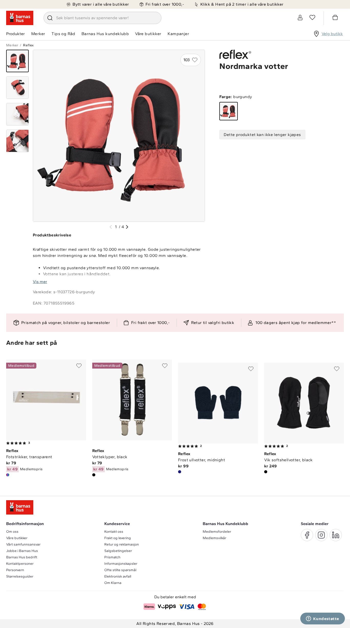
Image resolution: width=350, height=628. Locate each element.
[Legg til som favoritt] (79, 366)
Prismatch (112, 557)
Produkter (15, 33)
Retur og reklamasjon (121, 544)
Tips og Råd (63, 33)
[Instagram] (321, 535)
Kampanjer (178, 33)
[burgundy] (228, 111)
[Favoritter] (312, 17)
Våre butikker (148, 33)
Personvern (15, 570)
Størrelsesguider (19, 576)
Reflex (28, 45)
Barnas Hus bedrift (21, 557)
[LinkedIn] (336, 535)
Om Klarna (112, 583)
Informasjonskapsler (120, 563)
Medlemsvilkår (214, 538)
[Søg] (50, 18)
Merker (38, 33)
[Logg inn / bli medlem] (300, 17)
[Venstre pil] (111, 227)
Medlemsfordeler (217, 531)
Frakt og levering (117, 538)
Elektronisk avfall (117, 576)
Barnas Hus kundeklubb (105, 33)
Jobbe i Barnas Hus (22, 551)
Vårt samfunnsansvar (23, 544)
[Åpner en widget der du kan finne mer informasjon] (322, 619)
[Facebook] (307, 535)
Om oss (12, 531)
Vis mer (40, 281)
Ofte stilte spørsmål (120, 570)
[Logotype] (19, 18)
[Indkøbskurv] (336, 18)
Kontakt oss (113, 531)
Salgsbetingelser (118, 551)
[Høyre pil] (127, 227)
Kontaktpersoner (20, 563)
